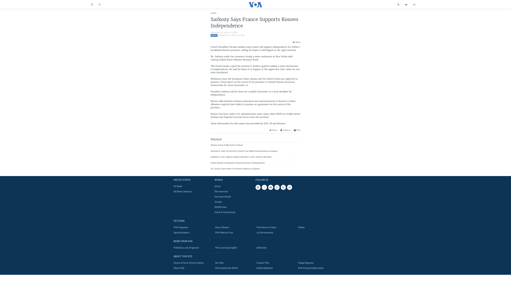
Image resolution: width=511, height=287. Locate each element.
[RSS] (283, 187)
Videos (301, 227)
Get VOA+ (219, 262)
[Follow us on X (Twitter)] (264, 187)
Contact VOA (263, 262)
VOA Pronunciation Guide (311, 268)
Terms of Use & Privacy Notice (189, 262)
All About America (183, 191)
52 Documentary (265, 232)
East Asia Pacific (223, 196)
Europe (218, 202)
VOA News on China (266, 227)
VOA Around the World (226, 268)
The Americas (221, 191)
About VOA (179, 268)
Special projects (181, 232)
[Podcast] (289, 187)
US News (178, 186)
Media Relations (265, 268)
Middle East (220, 207)
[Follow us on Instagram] (276, 187)
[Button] (296, 42)
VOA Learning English (226, 247)
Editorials (261, 247)
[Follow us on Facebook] (258, 187)
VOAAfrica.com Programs (186, 247)
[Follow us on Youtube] (270, 187)
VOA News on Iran (224, 232)
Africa (218, 186)
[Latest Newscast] (414, 5)
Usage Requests (306, 262)
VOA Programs (181, 227)
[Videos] (406, 5)
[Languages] (398, 5)
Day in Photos (222, 227)
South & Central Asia (225, 212)
